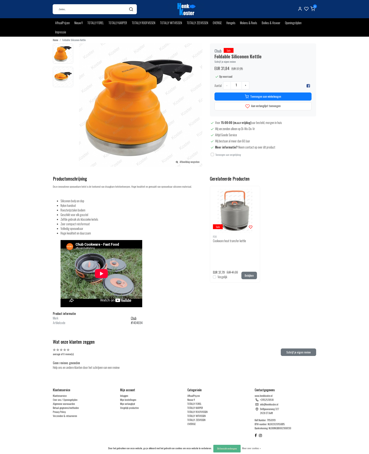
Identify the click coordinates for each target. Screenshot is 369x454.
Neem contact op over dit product (256, 147)
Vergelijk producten (129, 408)
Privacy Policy (59, 412)
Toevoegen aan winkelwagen (265, 96)
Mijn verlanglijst (127, 404)
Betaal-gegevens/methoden (66, 408)
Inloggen (124, 396)
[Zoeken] (131, 9)
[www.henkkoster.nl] (186, 9)
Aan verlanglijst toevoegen (266, 106)
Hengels (230, 23)
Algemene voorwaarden (64, 404)
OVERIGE (217, 23)
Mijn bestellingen (128, 400)
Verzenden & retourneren (65, 416)
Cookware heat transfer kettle (229, 241)
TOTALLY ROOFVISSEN (143, 23)
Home (55, 40)
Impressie (60, 32)
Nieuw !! (78, 23)
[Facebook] (308, 85)
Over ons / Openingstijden (65, 400)
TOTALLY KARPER (117, 23)
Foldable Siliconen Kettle (74, 40)
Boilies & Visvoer (271, 23)
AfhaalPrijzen (62, 23)
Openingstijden (293, 23)
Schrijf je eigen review (225, 62)
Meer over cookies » (251, 448)
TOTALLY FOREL (95, 23)
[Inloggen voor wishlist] (250, 226)
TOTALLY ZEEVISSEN (197, 23)
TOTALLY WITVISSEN (171, 23)
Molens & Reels (248, 23)
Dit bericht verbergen (227, 448)
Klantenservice (60, 396)
